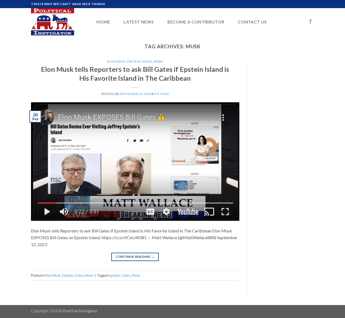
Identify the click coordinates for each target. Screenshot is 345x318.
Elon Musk (116, 61)
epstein (114, 275)
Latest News (138, 21)
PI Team (163, 94)
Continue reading (135, 257)
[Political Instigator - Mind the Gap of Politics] (58, 21)
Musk (136, 275)
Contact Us (252, 21)
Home (103, 21)
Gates (147, 61)
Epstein (133, 61)
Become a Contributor (195, 21)
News (158, 61)
